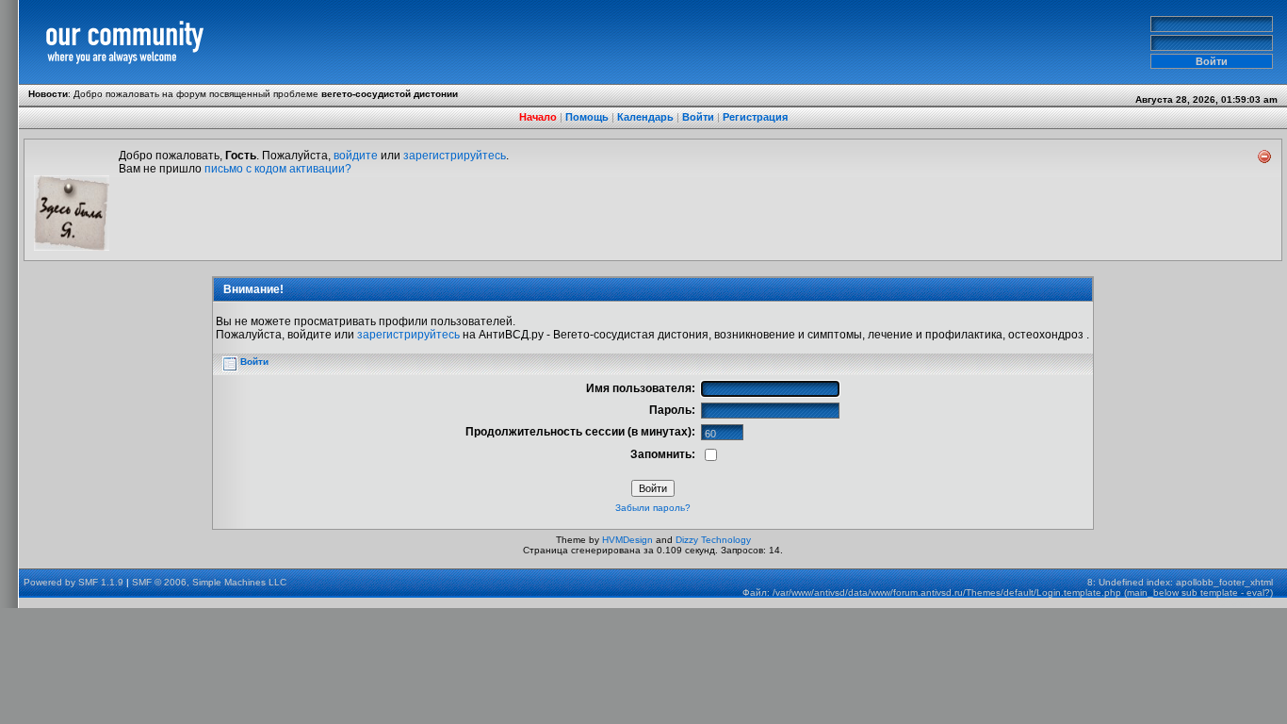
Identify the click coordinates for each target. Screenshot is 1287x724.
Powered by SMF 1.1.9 (73, 582)
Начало (538, 117)
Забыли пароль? (653, 507)
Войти (698, 117)
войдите (356, 155)
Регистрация (755, 117)
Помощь (587, 117)
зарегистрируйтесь (454, 155)
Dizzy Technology (713, 540)
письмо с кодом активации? (277, 168)
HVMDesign (627, 540)
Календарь (645, 117)
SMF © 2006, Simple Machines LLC (209, 582)
